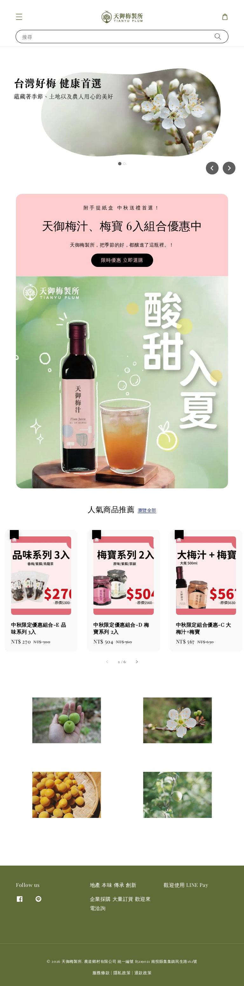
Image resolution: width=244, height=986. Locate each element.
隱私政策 (122, 972)
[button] (19, 17)
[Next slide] (229, 168)
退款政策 (143, 972)
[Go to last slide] (212, 168)
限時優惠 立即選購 (122, 260)
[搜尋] (218, 36)
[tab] (119, 163)
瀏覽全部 (147, 510)
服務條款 (101, 972)
